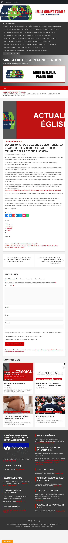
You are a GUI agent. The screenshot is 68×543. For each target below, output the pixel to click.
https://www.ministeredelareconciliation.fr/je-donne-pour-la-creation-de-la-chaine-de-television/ (33, 190)
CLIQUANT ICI (20, 501)
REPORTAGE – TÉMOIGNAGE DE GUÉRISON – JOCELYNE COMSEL (48, 384)
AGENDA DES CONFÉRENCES (44, 443)
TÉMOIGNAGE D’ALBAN (45, 416)
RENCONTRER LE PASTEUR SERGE (18, 26)
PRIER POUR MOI (27, 41)
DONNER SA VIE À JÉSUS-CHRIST (12, 41)
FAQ (52, 29)
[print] (24, 215)
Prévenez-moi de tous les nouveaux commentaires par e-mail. (24, 336)
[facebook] (6, 215)
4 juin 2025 (39, 388)
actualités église (15, 244)
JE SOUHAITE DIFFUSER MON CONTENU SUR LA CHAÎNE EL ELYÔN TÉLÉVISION (49, 462)
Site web (7, 323)
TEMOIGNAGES (8, 379)
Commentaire (9, 286)
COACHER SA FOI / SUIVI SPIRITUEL (42, 41)
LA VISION (5, 26)
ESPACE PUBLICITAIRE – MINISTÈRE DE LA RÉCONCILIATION (41, 44)
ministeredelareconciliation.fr (29, 244)
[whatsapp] (27, 215)
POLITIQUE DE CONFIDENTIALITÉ (49, 524)
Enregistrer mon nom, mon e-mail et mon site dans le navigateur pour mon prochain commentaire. (33, 332)
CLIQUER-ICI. (57, 486)
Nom (7, 307)
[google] (13, 215)
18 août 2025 (7, 388)
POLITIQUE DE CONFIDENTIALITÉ (48, 38)
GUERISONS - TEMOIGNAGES (12, 374)
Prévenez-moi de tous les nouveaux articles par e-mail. (22, 340)
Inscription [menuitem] (16, 2)
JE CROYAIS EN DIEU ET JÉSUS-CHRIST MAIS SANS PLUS (16, 417)
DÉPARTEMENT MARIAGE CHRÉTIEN (34, 32)
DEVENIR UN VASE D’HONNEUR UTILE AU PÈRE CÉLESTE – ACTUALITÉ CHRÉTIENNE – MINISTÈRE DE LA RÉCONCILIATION (49, 260)
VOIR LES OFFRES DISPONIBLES (43, 35)
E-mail (7, 315)
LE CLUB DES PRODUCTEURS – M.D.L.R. (14, 44)
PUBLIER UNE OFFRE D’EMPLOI (25, 35)
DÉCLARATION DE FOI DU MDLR (37, 26)
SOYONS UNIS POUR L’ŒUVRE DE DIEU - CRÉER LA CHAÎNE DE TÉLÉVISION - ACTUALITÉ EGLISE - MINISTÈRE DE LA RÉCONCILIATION (31, 246)
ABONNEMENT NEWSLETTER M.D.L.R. (28, 38)
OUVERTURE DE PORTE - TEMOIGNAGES (15, 377)
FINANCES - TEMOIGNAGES (12, 372)
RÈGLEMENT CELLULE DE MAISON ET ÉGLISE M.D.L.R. (17, 29)
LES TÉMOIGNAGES (12, 360)
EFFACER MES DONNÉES (10, 38)
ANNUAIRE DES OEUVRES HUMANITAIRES (36, 50)
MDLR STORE (20, 469)
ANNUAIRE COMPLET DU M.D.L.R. (36, 47)
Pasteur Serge (21, 154)
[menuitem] (2, 2)
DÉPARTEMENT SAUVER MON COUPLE (13, 32)
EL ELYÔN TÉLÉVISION (10, 461)
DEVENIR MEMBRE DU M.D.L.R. (41, 29)
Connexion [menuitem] (8, 2)
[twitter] (10, 215)
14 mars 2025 (8, 421)
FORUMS (57, 29)
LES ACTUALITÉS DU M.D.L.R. (13, 141)
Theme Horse (26, 526)
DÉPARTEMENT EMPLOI (10, 35)
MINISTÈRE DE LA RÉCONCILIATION (32, 60)
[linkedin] (17, 215)
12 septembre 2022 (10, 154)
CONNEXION (59, 473)
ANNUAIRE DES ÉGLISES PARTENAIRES (14, 50)
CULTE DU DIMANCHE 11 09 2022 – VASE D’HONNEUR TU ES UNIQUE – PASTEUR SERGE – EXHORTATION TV (19, 259)
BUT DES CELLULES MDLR (54, 26)
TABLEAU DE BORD (50, 32)
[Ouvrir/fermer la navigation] (5, 88)
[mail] (20, 215)
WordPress (49, 526)
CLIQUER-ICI (39, 500)
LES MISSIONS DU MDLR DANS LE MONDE (15, 47)
